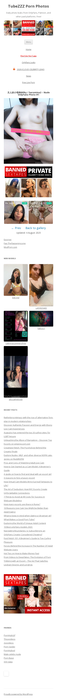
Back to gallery (35, 228)
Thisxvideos (9, 639)
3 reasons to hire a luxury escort (19, 477)
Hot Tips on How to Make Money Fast (21, 553)
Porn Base (9, 658)
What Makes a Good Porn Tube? (19, 519)
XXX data (8, 661)
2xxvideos (9, 642)
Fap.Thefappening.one (15, 243)
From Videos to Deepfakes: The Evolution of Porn (27, 557)
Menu (28, 42)
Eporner (8, 239)
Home (28, 49)
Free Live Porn (28, 82)
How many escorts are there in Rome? (22, 504)
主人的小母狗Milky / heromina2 (24, 92)
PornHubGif (9, 635)
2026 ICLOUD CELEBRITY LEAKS (30, 69)
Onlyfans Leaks (28, 62)
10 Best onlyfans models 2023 (18, 527)
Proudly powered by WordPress (18, 694)
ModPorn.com (10, 247)
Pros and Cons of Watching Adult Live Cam (24, 462)
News (28, 76)
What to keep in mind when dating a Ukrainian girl (27, 515)
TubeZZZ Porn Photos (28, 6)
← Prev (16, 228)
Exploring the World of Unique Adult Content (25, 523)
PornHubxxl (9, 650)
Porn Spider (9, 646)
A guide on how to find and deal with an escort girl (27, 474)
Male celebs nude (12, 654)
